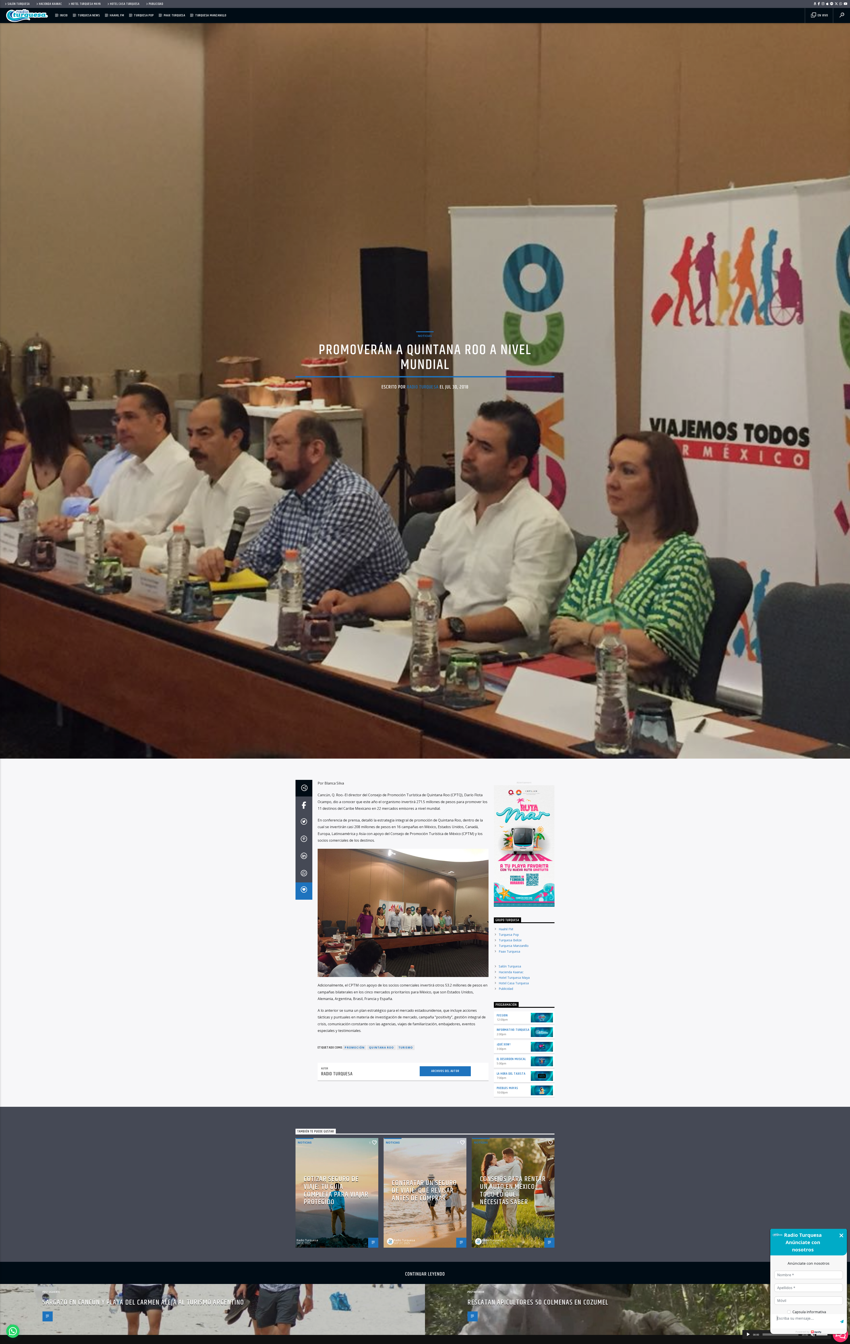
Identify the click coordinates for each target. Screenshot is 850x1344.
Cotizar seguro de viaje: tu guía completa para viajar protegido (336, 1205)
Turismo (405, 1061)
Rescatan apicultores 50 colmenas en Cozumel (538, 1316)
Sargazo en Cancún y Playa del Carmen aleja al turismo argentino (143, 1316)
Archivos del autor (445, 1085)
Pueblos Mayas (507, 1102)
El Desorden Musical (511, 1073)
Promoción (355, 1061)
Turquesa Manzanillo (210, 15)
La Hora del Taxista (511, 1087)
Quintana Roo (381, 1061)
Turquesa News (89, 15)
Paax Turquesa (174, 15)
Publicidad (156, 4)
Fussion (502, 1029)
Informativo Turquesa (513, 1044)
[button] (12, 1331)
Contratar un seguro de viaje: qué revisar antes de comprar (424, 1204)
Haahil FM (117, 15)
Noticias (425, 342)
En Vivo (822, 15)
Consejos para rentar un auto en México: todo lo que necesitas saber (513, 1205)
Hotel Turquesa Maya (86, 4)
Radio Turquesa (423, 393)
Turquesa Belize (510, 954)
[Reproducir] (748, 1334)
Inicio (64, 15)
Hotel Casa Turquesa (125, 4)
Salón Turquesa (19, 4)
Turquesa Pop (144, 15)
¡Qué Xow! (504, 1058)
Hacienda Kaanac (50, 4)
